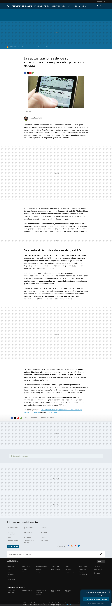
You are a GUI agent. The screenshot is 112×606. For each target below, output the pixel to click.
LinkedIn (79, 545)
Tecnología (34, 417)
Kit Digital (38, 6)
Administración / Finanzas (29, 528)
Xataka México (11, 590)
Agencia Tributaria (58, 6)
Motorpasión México (68, 591)
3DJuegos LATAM (27, 590)
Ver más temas (13, 546)
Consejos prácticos (13, 527)
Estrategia (44, 527)
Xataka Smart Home (13, 577)
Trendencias (82, 569)
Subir (100, 561)
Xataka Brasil (11, 592)
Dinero (23, 47)
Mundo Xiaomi (11, 579)
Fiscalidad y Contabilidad (22, 6)
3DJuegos (24, 569)
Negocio (43, 537)
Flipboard (97, 6)
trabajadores (44, 540)
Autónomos (72, 6)
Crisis (47, 47)
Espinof (38, 572)
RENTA (46, 6)
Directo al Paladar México (55, 591)
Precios (30, 47)
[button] (35, 118)
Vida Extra (24, 572)
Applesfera (10, 574)
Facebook (104, 6)
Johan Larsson (53, 412)
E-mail (33, 73)
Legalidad (83, 6)
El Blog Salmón (98, 569)
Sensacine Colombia (39, 593)
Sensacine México (41, 590)
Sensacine (39, 569)
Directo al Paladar (55, 569)
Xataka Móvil (11, 572)
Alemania (36, 47)
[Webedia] (101, 1)
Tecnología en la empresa (47, 417)
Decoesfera (82, 572)
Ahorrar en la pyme (13, 540)
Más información (69, 604)
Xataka (9, 569)
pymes (9, 537)
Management (28, 532)
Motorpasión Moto (70, 572)
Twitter (101, 6)
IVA (42, 47)
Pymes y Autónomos (97, 572)
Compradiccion (83, 574)
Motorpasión (68, 569)
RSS (71, 545)
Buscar (101, 554)
